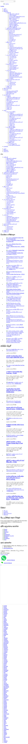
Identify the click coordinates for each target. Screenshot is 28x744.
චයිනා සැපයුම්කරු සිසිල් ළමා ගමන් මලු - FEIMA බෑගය (15, 268)
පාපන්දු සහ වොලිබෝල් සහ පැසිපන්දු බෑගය (16, 49)
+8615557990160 (11, 560)
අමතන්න (5, 146)
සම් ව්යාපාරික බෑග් (14, 67)
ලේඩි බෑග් (8, 70)
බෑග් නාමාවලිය (13, 143)
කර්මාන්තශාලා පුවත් (11, 92)
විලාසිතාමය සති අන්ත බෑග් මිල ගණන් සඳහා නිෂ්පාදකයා (14, 286)
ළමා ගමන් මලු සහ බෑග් (12, 55)
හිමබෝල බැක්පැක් (13, 52)
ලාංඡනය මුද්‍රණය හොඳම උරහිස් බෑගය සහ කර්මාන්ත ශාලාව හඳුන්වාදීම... (14, 335)
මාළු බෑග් (11, 37)
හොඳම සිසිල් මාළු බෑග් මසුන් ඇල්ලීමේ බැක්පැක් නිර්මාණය (13, 300)
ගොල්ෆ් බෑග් (12, 43)
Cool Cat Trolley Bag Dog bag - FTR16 (15, 274)
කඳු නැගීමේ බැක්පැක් (14, 17)
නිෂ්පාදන (5, 11)
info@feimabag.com (8, 548)
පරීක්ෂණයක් (4, 523)
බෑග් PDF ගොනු (10, 142)
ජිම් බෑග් (11, 44)
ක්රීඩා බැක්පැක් (13, 26)
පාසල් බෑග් (11, 61)
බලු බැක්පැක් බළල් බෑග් (15, 140)
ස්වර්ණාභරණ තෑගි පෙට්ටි (15, 76)
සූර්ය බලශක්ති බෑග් (14, 25)
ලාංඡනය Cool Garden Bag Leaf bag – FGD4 (14, 372)
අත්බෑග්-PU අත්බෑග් (14, 75)
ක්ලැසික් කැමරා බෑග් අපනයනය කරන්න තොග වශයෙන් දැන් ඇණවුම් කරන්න (15, 321)
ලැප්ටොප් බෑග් (12, 66)
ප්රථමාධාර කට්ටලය (14, 35)
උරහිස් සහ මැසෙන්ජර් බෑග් (16, 114)
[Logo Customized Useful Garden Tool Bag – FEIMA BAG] (15, 491)
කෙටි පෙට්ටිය (12, 69)
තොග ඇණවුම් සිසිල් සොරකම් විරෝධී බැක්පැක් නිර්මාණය (13, 341)
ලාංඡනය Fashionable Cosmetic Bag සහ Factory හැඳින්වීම (14, 253)
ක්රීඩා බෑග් (9, 42)
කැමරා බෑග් (12, 31)
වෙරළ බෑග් (12, 30)
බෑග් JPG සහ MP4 (10, 127)
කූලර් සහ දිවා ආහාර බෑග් (15, 34)
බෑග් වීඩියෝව (6, 95)
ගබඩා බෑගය (12, 83)
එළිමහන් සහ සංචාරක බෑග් (13, 29)
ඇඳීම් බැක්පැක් (12, 15)
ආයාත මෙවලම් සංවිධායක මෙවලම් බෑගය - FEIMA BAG (15, 408)
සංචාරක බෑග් (12, 39)
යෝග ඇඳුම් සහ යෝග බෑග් (15, 47)
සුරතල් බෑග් (9, 86)
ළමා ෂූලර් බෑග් (12, 57)
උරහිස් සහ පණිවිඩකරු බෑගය (13, 28)
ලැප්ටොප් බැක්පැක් (14, 20)
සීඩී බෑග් (11, 33)
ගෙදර (4, 8)
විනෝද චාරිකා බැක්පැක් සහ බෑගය (17, 22)
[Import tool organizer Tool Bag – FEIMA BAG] (15, 402)
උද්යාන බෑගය (12, 82)
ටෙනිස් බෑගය (12, 51)
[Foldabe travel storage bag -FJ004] (15, 419)
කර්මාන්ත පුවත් (10, 93)
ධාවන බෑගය (12, 53)
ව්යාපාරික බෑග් (10, 64)
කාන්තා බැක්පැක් (13, 24)
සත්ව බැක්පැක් (12, 62)
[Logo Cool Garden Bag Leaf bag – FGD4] (15, 366)
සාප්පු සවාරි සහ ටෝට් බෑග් (13, 79)
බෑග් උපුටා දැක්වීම (10, 111)
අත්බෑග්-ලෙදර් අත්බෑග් (14, 74)
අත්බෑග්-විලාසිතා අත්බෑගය (15, 73)
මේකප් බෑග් (12, 71)
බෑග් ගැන (5, 89)
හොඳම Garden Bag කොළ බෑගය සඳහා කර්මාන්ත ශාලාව (15, 356)
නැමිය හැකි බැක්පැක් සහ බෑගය (17, 16)
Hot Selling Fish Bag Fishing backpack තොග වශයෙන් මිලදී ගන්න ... (15, 294)
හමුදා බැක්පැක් (12, 21)
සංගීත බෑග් (8, 87)
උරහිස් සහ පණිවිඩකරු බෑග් (13, 97)
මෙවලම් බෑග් (12, 84)
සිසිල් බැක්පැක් (12, 19)
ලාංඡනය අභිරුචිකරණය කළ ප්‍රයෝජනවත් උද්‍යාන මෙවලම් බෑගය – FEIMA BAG (15, 497)
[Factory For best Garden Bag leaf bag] (15, 350)
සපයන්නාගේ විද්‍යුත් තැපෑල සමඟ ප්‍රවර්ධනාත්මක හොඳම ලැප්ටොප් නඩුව (14, 262)
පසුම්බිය (11, 78)
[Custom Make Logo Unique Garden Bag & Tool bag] (15, 436)
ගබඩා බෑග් (8, 80)
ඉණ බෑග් (11, 46)
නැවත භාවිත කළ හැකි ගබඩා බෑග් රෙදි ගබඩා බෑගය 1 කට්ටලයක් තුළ (15, 477)
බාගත (4, 110)
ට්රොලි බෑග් (12, 40)
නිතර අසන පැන (7, 88)
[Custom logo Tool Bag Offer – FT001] (15, 455)
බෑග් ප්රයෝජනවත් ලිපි (12, 91)
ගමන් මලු (11, 38)
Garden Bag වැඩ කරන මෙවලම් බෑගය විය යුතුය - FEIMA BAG (14, 390)
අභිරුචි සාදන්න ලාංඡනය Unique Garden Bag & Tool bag (14, 443)
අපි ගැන (5, 10)
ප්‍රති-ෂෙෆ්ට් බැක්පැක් (14, 13)
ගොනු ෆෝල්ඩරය (13, 65)
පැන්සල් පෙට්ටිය (13, 60)
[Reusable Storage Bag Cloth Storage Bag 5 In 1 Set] (15, 471)
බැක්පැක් (8, 12)
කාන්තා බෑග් (9, 104)
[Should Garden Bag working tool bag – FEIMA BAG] (15, 383)
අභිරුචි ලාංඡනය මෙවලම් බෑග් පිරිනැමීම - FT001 (15, 461)
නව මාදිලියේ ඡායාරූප (14, 145)
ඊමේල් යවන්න (4, 554)
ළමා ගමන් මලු (12, 56)
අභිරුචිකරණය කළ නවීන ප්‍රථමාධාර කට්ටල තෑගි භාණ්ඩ (15, 306)
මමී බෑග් (11, 58)
